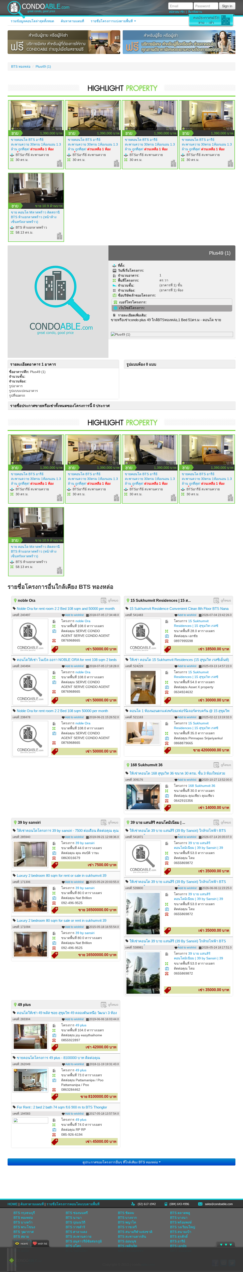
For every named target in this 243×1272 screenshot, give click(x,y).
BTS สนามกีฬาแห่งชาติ (135, 1232)
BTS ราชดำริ (75, 1227)
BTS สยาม (21, 1236)
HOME (13, 1204)
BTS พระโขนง (24, 1227)
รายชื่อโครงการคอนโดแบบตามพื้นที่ (73, 1204)
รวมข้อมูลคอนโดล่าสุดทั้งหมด (32, 21)
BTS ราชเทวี (127, 1227)
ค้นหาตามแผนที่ (72, 21)
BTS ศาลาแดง (76, 1232)
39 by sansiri (84, 843)
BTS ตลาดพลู (180, 1213)
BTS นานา (74, 1217)
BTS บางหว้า (23, 1222)
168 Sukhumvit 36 (201, 786)
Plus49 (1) (43, 66)
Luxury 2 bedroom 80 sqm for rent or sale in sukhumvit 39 (61, 875)
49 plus (80, 1025)
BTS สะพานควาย (78, 1236)
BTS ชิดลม (126, 1213)
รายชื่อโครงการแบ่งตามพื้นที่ (112, 21)
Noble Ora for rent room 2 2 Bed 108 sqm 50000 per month (62, 711)
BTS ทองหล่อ (20, 66)
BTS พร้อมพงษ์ (181, 1222)
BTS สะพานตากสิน (132, 1236)
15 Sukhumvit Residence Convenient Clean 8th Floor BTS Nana (179, 609)
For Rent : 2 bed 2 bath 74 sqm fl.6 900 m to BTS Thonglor (62, 1107)
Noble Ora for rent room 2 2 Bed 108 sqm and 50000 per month (66, 609)
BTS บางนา (178, 1217)
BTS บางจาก (127, 1217)
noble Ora (82, 621)
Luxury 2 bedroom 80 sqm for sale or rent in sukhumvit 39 (61, 920)
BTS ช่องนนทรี (77, 1213)
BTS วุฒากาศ (24, 1232)
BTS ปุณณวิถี (75, 1222)
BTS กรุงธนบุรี (24, 1213)
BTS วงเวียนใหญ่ (182, 1227)
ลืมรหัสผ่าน (195, 11)
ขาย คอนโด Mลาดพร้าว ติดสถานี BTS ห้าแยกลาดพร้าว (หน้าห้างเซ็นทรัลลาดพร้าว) (35, 217)
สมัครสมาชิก (177, 11)
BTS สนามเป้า (180, 1232)
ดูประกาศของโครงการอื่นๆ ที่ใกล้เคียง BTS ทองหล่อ (121, 1162)
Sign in (227, 6)
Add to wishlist (74, 615)
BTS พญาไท (127, 1222)
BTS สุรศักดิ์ (179, 1236)
